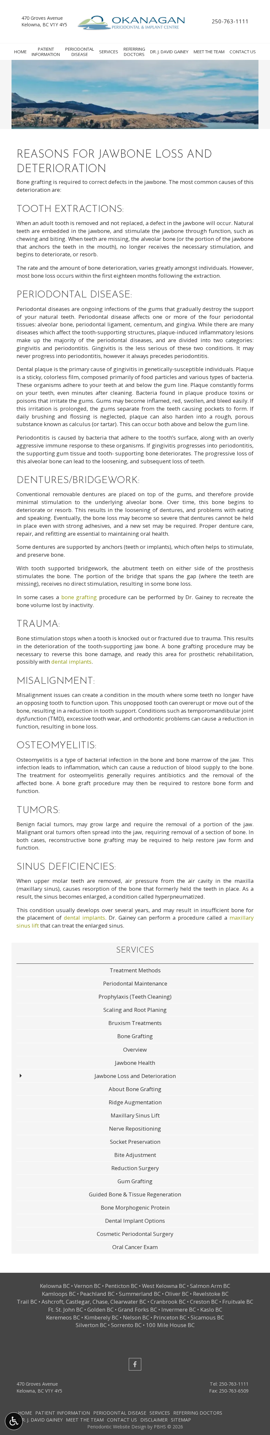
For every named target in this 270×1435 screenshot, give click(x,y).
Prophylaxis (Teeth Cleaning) (135, 996)
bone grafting (79, 597)
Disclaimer (154, 1420)
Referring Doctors (197, 1413)
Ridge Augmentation (135, 1102)
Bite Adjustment (135, 1155)
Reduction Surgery (135, 1168)
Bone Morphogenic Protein (135, 1207)
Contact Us (243, 51)
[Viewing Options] (14, 1421)
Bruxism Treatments (135, 1023)
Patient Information (62, 1413)
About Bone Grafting (135, 1089)
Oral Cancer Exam (135, 1247)
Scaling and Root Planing (135, 1009)
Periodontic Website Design (116, 1426)
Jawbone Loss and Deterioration (135, 1076)
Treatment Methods (135, 970)
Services (108, 51)
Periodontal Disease (119, 1413)
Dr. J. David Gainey (169, 51)
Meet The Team (209, 51)
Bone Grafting (135, 1036)
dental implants (71, 661)
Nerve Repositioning (135, 1128)
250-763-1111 (230, 21)
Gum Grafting (135, 1181)
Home (20, 51)
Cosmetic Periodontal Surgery (135, 1234)
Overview (135, 1049)
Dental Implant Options (135, 1220)
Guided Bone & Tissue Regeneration (135, 1194)
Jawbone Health (135, 1062)
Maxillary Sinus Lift (135, 1115)
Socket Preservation (135, 1141)
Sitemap (181, 1420)
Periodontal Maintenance (135, 983)
